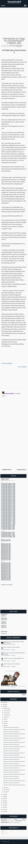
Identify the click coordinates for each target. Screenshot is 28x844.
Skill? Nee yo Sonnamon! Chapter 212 (11, 731)
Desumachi (4, 819)
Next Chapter (22, 367)
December (6, 708)
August (5, 717)
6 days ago (13, 655)
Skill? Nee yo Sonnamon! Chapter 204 (11, 763)
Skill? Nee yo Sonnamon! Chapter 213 (11, 727)
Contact (20, 841)
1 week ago (13, 660)
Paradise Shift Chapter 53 (6, 644)
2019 (4, 803)
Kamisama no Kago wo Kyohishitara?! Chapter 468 (14, 765)
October (5, 712)
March (5, 787)
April (5, 725)
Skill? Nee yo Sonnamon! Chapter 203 (11, 768)
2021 (4, 798)
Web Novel (19, 45)
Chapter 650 (3, 627)
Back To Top (3, 840)
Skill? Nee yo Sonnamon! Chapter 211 (11, 736)
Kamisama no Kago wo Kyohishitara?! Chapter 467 (14, 770)
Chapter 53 (3, 615)
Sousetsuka (14, 1)
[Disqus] (14, 409)
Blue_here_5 (6, 652)
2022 (4, 796)
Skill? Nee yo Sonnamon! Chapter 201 (11, 776)
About (16, 841)
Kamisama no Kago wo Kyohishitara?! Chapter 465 (14, 40)
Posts (4, 831)
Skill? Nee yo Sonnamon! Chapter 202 (11, 772)
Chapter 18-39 (4, 620)
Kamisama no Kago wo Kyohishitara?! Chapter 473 (14, 742)
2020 (4, 801)
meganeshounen (7, 658)
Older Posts (22, 469)
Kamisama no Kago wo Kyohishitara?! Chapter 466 (14, 774)
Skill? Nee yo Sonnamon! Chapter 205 (11, 759)
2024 (4, 706)
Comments (5, 833)
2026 (4, 702)
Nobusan (15, 819)
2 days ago (13, 644)
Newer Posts (6, 469)
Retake (12, 820)
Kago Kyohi (13, 45)
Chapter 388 (3, 623)
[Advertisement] (14, 23)
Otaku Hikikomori (7, 641)
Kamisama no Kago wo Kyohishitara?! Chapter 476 (14, 729)
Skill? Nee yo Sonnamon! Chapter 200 (11, 778)
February (6, 789)
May (5, 723)
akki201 (5, 647)
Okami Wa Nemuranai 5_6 (6, 655)
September (6, 715)
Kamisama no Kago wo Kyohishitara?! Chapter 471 (14, 753)
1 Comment (18, 46)
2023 (4, 794)
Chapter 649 (3, 626)
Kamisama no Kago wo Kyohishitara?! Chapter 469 (14, 761)
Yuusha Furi (16, 822)
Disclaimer (16, 842)
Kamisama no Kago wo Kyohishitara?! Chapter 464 (14, 785)
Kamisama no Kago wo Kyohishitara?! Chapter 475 (14, 733)
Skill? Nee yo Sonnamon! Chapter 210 (11, 740)
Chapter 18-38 (4, 619)
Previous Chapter (6, 363)
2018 (4, 805)
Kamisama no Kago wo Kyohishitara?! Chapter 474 (14, 738)
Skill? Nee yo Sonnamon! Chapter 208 (11, 748)
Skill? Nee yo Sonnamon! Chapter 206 (11, 755)
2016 (4, 809)
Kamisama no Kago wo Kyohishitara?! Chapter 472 (14, 746)
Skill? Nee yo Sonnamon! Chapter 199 (11, 782)
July (4, 719)
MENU (3, 6)
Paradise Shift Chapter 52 (6, 660)
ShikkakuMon (19, 820)
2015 (4, 811)
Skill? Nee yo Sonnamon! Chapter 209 (11, 744)
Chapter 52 (3, 616)
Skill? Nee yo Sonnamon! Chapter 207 (11, 750)
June (5, 721)
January (5, 791)
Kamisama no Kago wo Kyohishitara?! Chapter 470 (14, 757)
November (6, 710)
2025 (4, 704)
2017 (4, 807)
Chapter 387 (3, 622)
